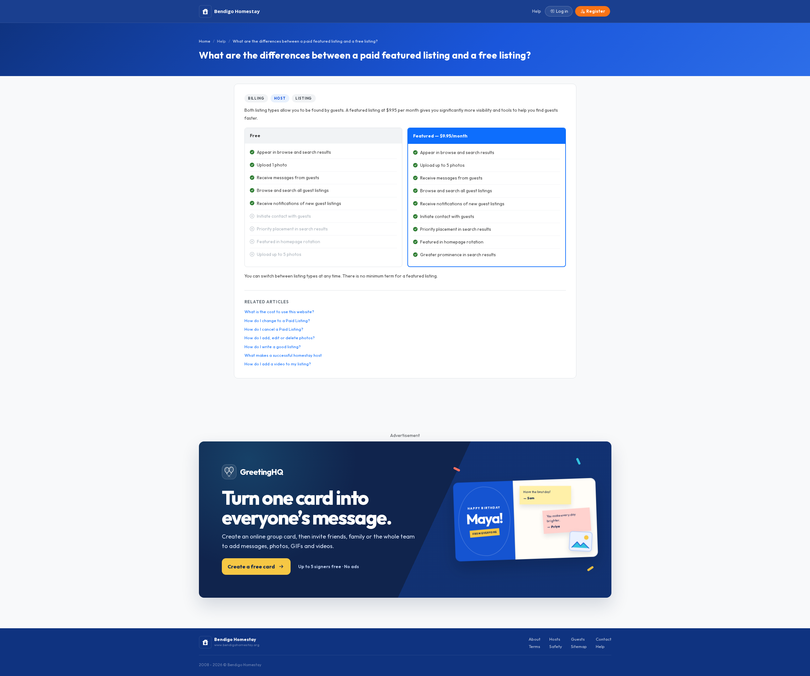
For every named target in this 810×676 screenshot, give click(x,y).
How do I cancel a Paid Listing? (273, 329)
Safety (555, 646)
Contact (603, 639)
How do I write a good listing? (272, 346)
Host (280, 98)
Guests (578, 639)
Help (221, 41)
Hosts (554, 639)
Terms (534, 646)
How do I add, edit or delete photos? (279, 337)
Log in (562, 11)
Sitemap (579, 646)
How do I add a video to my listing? (277, 363)
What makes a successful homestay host (283, 355)
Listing (303, 98)
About (534, 639)
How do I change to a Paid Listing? (277, 320)
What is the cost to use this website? (279, 311)
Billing (256, 98)
